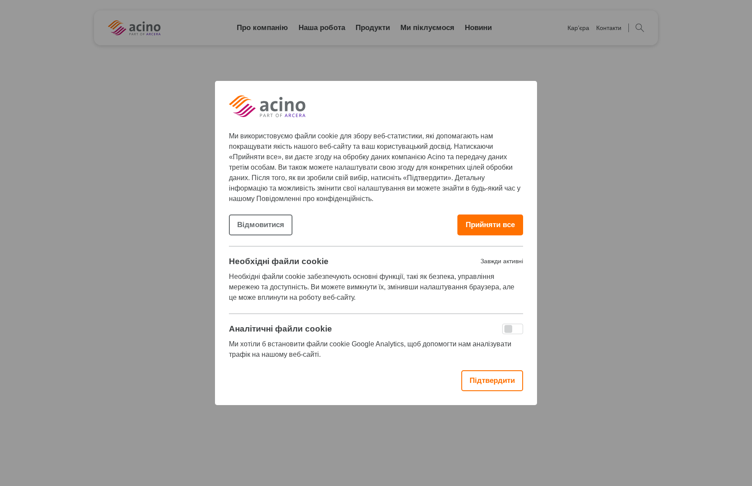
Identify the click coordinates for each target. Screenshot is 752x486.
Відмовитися (260, 225)
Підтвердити (492, 380)
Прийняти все (490, 225)
